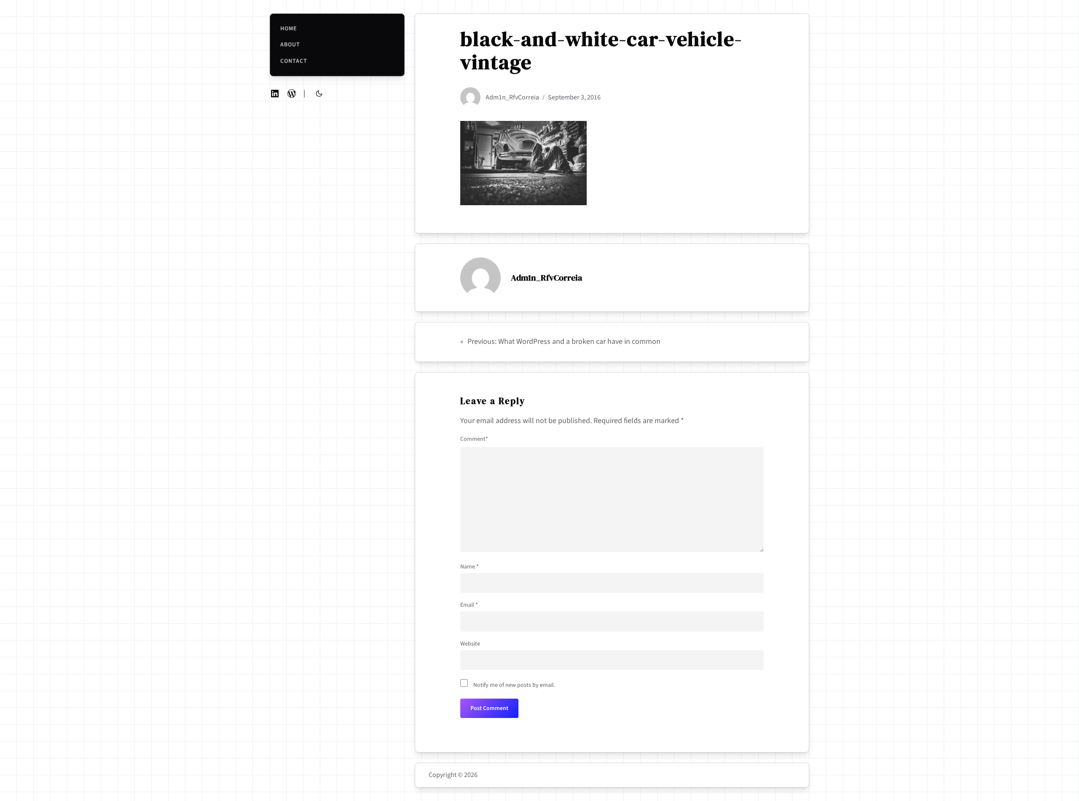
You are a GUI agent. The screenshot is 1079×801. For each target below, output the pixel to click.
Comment (474, 439)
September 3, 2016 (574, 97)
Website (470, 644)
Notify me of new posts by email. (514, 685)
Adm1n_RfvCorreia (512, 97)
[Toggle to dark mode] (319, 93)
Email (469, 605)
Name (469, 567)
